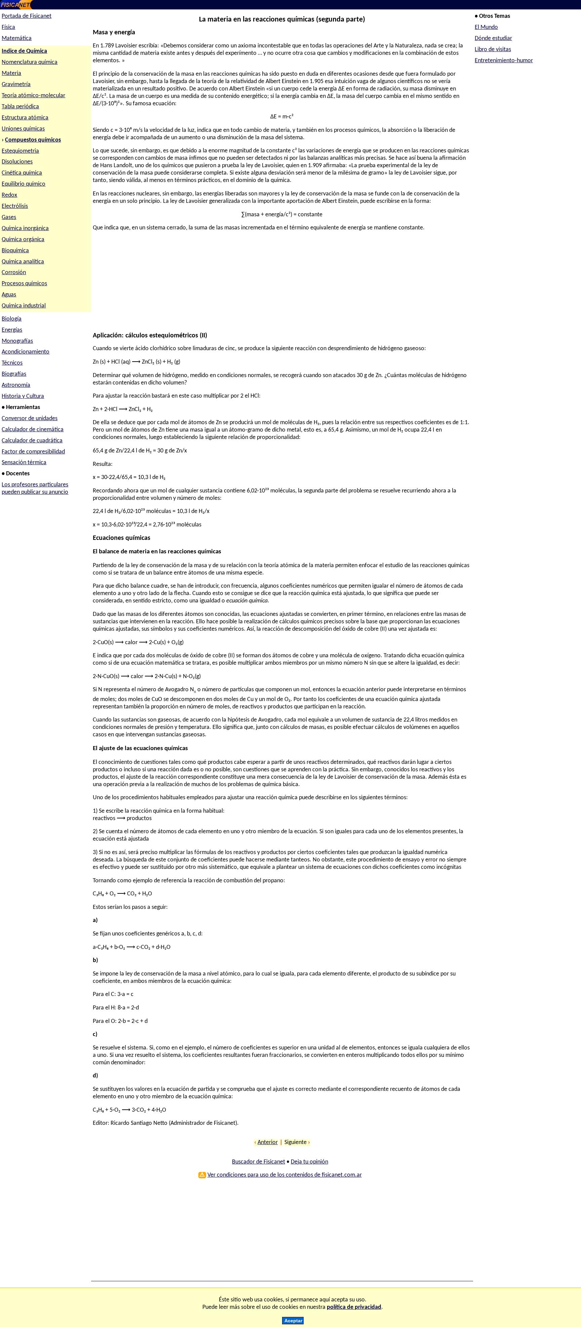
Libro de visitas (493, 49)
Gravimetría (16, 84)
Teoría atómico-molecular (33, 96)
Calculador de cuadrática (32, 441)
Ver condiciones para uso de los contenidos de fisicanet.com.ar (284, 1175)
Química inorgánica (25, 228)
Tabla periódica (20, 107)
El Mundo (486, 27)
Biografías (14, 374)
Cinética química (22, 173)
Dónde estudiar (493, 38)
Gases (9, 217)
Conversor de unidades (29, 418)
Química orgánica (23, 240)
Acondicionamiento (25, 352)
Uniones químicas (23, 129)
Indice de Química (24, 51)
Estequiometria (20, 151)
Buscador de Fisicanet (258, 1162)
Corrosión (14, 272)
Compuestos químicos (33, 140)
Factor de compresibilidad (33, 452)
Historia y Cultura (23, 396)
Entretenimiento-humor (504, 61)
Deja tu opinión (309, 1162)
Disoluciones (17, 162)
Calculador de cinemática (33, 430)
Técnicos (12, 363)
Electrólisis (15, 206)
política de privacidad (354, 1307)
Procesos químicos (24, 284)
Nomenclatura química (29, 62)
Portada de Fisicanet (26, 16)
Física (8, 27)
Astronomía (16, 385)
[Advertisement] (280, 285)
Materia (11, 73)
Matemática (17, 38)
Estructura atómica (25, 118)
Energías (12, 330)
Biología (12, 319)
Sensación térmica (24, 463)
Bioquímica (15, 251)
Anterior (268, 1142)
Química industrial (24, 306)
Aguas (9, 295)
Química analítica (23, 262)
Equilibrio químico (23, 184)
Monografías (17, 341)
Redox (9, 195)
